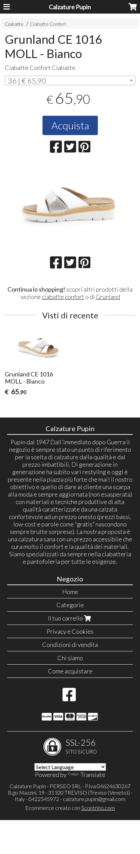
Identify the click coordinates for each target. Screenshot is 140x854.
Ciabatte (14, 24)
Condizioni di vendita (70, 644)
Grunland (108, 296)
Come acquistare (70, 671)
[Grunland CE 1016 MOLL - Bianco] (70, 206)
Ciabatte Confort (48, 24)
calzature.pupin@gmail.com (94, 799)
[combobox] (70, 80)
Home (70, 591)
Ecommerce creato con (70, 807)
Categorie (70, 605)
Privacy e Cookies (70, 631)
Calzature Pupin (70, 7)
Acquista (70, 125)
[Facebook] (69, 698)
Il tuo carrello (66, 618)
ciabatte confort (63, 296)
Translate (92, 774)
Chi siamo (70, 658)
